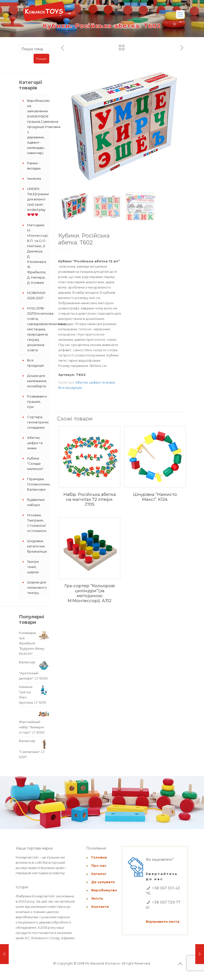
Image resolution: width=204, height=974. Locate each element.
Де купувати (103, 882)
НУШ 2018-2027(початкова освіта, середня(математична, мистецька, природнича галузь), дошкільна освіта (37, 329)
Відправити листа (162, 921)
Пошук (41, 58)
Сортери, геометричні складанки (37, 422)
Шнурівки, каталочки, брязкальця (37, 546)
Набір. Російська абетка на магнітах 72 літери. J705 (89, 499)
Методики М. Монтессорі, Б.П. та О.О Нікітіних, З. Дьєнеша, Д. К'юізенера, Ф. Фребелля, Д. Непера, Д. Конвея (37, 254)
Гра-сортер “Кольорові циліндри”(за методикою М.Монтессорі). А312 (89, 593)
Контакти (100, 907)
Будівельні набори (36, 502)
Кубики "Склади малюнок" (35, 463)
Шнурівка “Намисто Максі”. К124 (155, 497)
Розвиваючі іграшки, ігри (37, 401)
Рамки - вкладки (34, 165)
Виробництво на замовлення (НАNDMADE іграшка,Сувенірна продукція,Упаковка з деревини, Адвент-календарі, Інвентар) (37, 127)
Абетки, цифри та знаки (95, 382)
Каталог (98, 874)
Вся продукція (70, 388)
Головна (99, 857)
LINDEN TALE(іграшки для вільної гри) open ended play (37, 199)
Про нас (98, 865)
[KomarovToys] (44, 13)
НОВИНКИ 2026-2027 (36, 295)
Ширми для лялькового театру (37, 587)
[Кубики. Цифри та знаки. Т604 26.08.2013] (199, 954)
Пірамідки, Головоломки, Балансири (37, 484)
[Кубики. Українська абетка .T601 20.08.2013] (4, 954)
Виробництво (104, 890)
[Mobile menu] (180, 14)
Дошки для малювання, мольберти (37, 381)
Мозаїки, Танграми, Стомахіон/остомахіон (37, 523)
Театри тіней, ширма (33, 567)
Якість (97, 898)
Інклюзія (34, 178)
